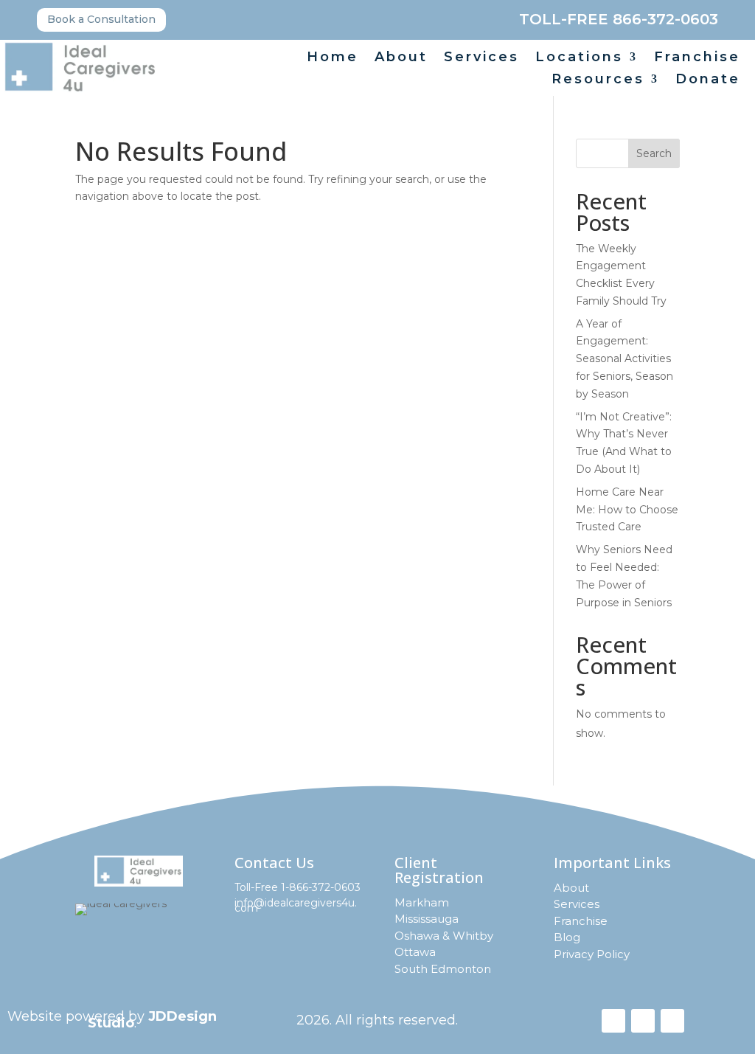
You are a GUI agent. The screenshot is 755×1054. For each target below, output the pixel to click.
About (401, 58)
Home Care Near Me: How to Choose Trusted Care (627, 509)
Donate (707, 80)
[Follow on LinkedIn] (672, 1021)
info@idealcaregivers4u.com (295, 905)
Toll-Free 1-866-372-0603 (297, 887)
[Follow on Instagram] (643, 1021)
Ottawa (415, 952)
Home (332, 58)
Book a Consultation (101, 19)
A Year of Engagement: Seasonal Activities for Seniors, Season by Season (624, 359)
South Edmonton (442, 969)
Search (654, 153)
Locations (579, 58)
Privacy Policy (592, 954)
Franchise (697, 58)
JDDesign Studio (152, 1019)
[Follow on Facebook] (613, 1021)
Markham (421, 902)
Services (481, 58)
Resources (598, 80)
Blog (567, 937)
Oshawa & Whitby (443, 936)
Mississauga (426, 919)
